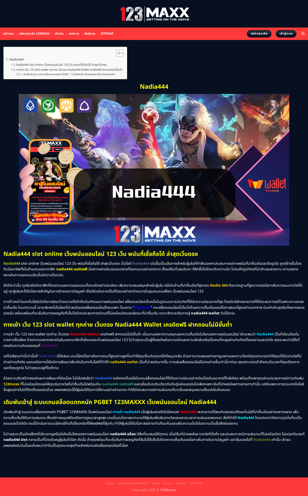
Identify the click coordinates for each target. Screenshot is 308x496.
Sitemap (107, 33)
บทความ (74, 33)
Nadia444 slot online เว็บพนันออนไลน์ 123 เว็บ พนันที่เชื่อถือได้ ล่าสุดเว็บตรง (61, 65)
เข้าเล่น (59, 33)
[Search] (303, 33)
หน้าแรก (8, 33)
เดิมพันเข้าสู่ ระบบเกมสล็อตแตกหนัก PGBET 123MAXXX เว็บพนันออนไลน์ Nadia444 (69, 74)
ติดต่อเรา (90, 33)
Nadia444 (16, 59)
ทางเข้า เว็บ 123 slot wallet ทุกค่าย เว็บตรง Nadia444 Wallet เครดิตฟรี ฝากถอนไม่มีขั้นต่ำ (69, 70)
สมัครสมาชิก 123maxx (34, 33)
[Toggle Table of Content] (117, 53)
